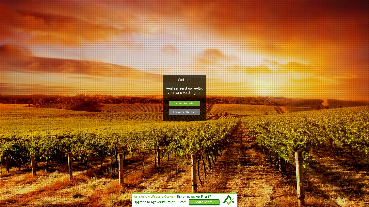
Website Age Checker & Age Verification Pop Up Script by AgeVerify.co (365, 206)
